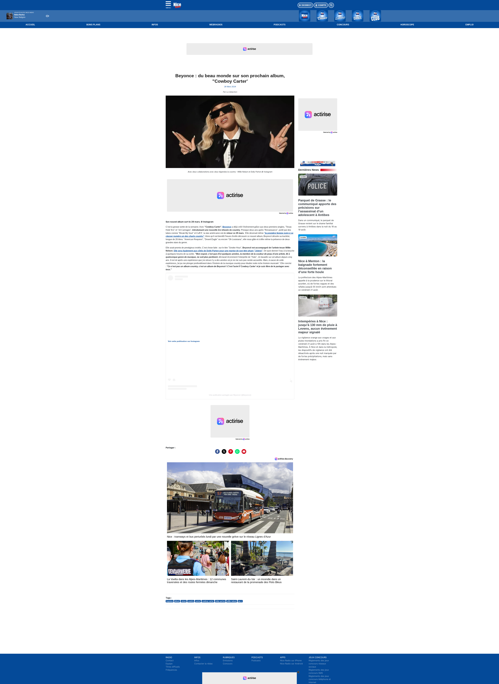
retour (183, 601)
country (191, 601)
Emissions (228, 660)
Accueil (30, 25)
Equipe (169, 663)
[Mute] (47, 16)
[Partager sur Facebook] (217, 452)
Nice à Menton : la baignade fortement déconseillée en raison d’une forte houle (315, 266)
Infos (155, 25)
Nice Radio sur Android (291, 663)
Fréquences (171, 670)
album (177, 601)
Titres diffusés (173, 666)
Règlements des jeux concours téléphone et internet (320, 679)
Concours (343, 25)
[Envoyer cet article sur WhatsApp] (237, 452)
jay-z (240, 601)
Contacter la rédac (203, 663)
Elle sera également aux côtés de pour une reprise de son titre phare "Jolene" (218, 251)
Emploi (469, 25)
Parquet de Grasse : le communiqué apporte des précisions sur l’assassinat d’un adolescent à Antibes (317, 208)
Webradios (215, 25)
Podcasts (279, 25)
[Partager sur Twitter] (223, 452)
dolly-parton (220, 601)
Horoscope (407, 25)
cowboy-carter (208, 601)
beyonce (169, 601)
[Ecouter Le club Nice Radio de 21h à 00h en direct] (317, 163)
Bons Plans (93, 25)
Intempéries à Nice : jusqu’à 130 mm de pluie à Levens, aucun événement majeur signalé (317, 327)
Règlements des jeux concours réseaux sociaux (319, 663)
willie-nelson (231, 601)
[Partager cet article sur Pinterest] (230, 452)
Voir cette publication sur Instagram (184, 341)
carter (198, 601)
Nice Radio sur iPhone (291, 660)
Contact (170, 660)
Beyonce (226, 227)
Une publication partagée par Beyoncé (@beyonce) (230, 395)
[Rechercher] (331, 5)
